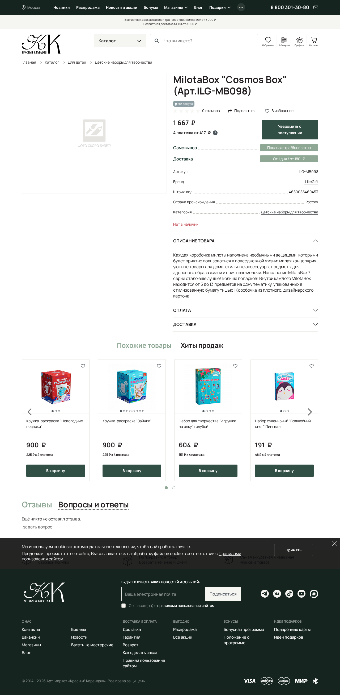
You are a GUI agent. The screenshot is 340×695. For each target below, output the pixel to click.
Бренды (78, 629)
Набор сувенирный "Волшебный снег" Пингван (283, 423)
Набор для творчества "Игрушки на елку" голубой (207, 423)
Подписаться (223, 594)
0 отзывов (211, 111)
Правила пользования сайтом (144, 663)
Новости (79, 637)
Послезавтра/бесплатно (289, 147)
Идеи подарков (288, 637)
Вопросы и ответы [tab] (93, 505)
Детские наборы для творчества (289, 211)
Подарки (217, 7)
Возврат (130, 645)
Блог (198, 7)
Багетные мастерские (92, 645)
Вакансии (31, 637)
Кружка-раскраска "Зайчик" (127, 420)
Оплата (182, 310)
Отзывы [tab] (37, 505)
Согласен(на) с (172, 605)
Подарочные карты (292, 629)
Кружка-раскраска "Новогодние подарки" (54, 423)
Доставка (185, 324)
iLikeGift (311, 181)
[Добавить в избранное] (83, 365)
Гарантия (131, 637)
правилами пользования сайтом (186, 605)
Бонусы (151, 7)
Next (313, 420)
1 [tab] (166, 487)
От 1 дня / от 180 (280, 158)
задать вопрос (37, 527)
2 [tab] (173, 487)
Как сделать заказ (140, 652)
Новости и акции (121, 7)
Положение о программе (236, 640)
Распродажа (88, 7)
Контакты (31, 629)
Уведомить (290, 129)
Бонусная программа (244, 629)
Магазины (173, 7)
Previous (26, 420)
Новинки (61, 7)
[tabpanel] (56, 420)
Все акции (182, 637)
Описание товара (194, 241)
